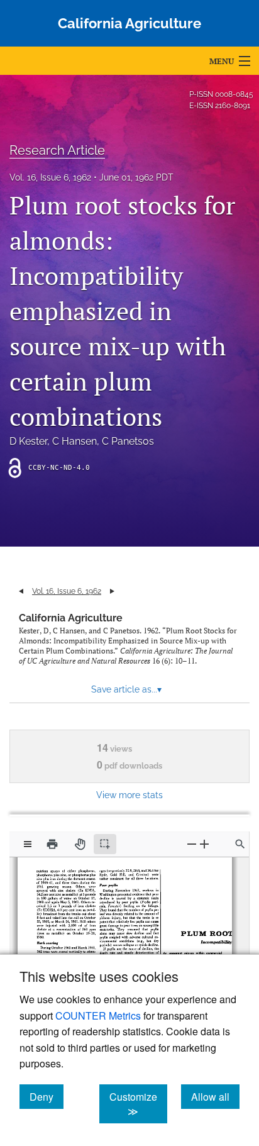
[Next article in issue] (112, 591)
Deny (46, 1096)
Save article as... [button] (126, 689)
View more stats (129, 794)
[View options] (27, 844)
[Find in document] (240, 844)
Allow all (215, 1096)
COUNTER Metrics (98, 1015)
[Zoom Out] (191, 844)
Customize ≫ (138, 1103)
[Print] (52, 844)
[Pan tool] (80, 844)
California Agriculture (71, 618)
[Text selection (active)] (105, 844)
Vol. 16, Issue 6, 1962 (50, 177)
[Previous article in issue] (21, 591)
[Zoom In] (204, 844)
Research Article (57, 150)
